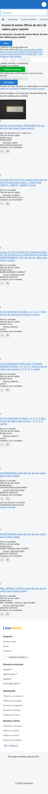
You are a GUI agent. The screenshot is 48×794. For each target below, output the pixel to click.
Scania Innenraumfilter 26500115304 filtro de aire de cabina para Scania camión (22, 127)
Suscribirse (9, 82)
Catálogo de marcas (11, 715)
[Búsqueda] (44, 12)
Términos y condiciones (13, 696)
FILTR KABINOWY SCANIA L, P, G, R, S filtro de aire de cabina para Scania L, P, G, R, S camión (23, 421)
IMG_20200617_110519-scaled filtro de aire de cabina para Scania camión (23, 589)
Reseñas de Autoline (12, 710)
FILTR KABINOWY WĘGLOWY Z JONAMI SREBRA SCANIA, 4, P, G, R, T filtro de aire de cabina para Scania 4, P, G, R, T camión (23, 366)
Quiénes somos (9, 641)
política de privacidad (9, 88)
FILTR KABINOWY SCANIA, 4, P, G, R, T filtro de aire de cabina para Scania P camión (23, 313)
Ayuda (6, 646)
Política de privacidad (12, 701)
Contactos (7, 651)
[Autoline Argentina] (17, 4)
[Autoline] (3, 19)
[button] (44, 4)
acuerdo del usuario (36, 88)
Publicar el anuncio (12, 69)
